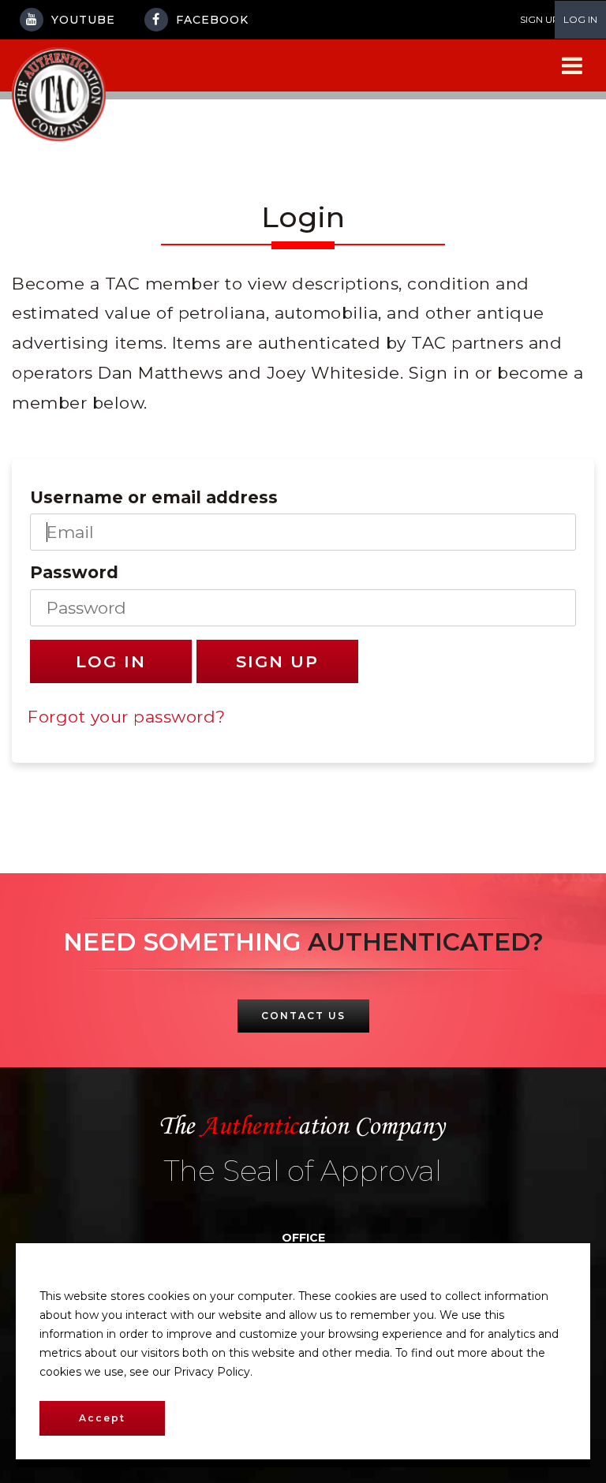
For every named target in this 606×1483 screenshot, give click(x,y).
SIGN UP (539, 19)
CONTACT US (303, 1016)
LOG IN (580, 19)
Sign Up (277, 661)
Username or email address (154, 497)
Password (74, 572)
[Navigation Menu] (572, 66)
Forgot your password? (127, 717)
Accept (102, 1418)
